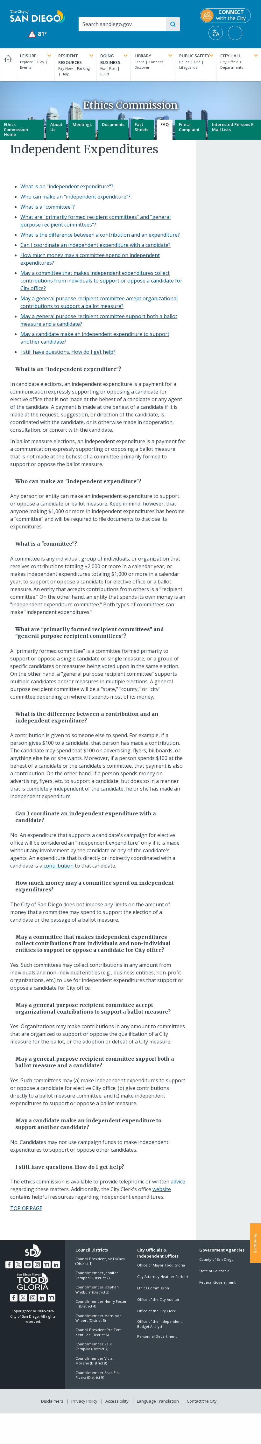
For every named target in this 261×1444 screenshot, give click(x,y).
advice (178, 1181)
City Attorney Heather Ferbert (162, 1276)
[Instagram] (37, 1264)
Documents (113, 124)
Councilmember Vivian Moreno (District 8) (95, 1360)
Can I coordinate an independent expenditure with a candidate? (95, 244)
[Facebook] (9, 1264)
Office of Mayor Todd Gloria (161, 1265)
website (161, 1189)
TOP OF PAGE (26, 1208)
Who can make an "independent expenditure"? (75, 196)
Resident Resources (70, 59)
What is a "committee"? (47, 206)
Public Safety (194, 56)
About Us (56, 127)
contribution (59, 865)
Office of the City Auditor (158, 1299)
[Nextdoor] (47, 1264)
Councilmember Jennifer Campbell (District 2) (96, 1275)
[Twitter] (18, 1264)
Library (143, 56)
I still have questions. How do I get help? (68, 351)
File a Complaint (189, 127)
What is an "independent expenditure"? (66, 186)
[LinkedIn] (56, 1264)
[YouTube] (28, 1264)
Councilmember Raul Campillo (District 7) (93, 1346)
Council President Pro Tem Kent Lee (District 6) (98, 1332)
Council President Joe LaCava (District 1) (100, 1261)
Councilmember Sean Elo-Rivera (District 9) (97, 1375)
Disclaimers (52, 1401)
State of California (214, 1270)
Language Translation (158, 1401)
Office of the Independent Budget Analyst (159, 1324)
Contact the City (202, 1401)
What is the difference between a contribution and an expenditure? (100, 234)
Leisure (28, 56)
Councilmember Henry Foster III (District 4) (101, 1303)
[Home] (8, 64)
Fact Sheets (141, 127)
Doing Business (110, 59)
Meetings (82, 124)
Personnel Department (157, 1336)
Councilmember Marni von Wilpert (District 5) (98, 1318)
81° (37, 34)
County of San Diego (216, 1259)
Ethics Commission (153, 1288)
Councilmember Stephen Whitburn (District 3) (97, 1289)
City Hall (230, 56)
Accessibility (117, 1401)
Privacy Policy (84, 1401)
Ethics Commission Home (16, 129)
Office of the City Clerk (156, 1310)
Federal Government (217, 1282)
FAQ (164, 124)
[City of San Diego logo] (37, 15)
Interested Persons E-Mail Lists (233, 127)
